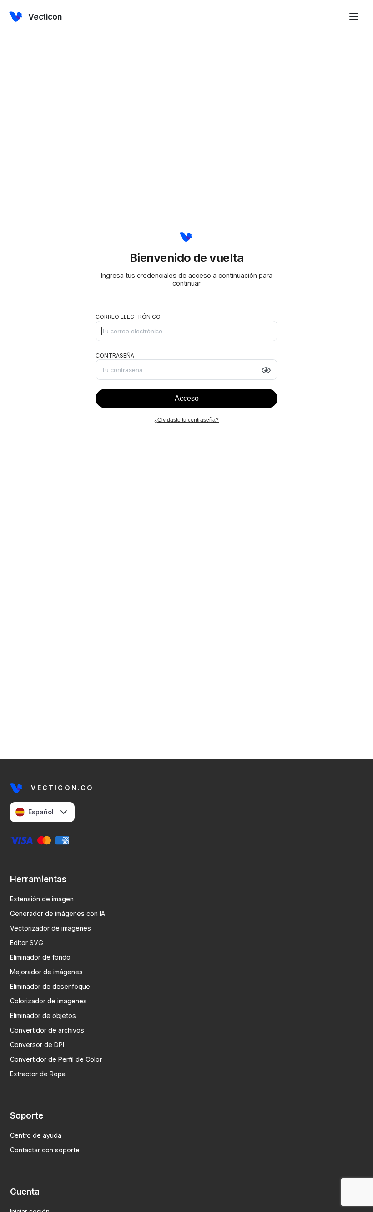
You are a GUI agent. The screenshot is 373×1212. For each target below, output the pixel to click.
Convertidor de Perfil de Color (56, 1059)
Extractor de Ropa (38, 1074)
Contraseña (115, 355)
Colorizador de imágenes (48, 1001)
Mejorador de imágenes (46, 972)
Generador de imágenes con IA (57, 913)
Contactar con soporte (45, 1150)
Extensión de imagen (42, 899)
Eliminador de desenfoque (50, 986)
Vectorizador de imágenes (50, 928)
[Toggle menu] (354, 16)
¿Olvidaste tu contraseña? (186, 420)
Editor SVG (26, 942)
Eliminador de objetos (43, 1015)
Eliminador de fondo (40, 957)
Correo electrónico (128, 316)
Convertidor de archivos (47, 1030)
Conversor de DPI (37, 1044)
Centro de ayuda (35, 1135)
